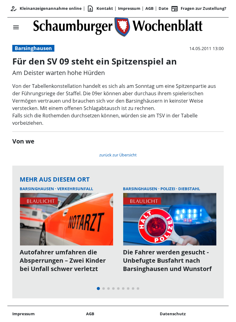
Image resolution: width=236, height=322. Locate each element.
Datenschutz (173, 313)
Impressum (129, 8)
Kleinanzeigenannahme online (46, 8)
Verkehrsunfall (75, 188)
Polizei (168, 188)
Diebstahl (189, 188)
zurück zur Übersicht (118, 155)
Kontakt (100, 8)
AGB (149, 8)
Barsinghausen (33, 48)
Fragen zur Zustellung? (198, 8)
